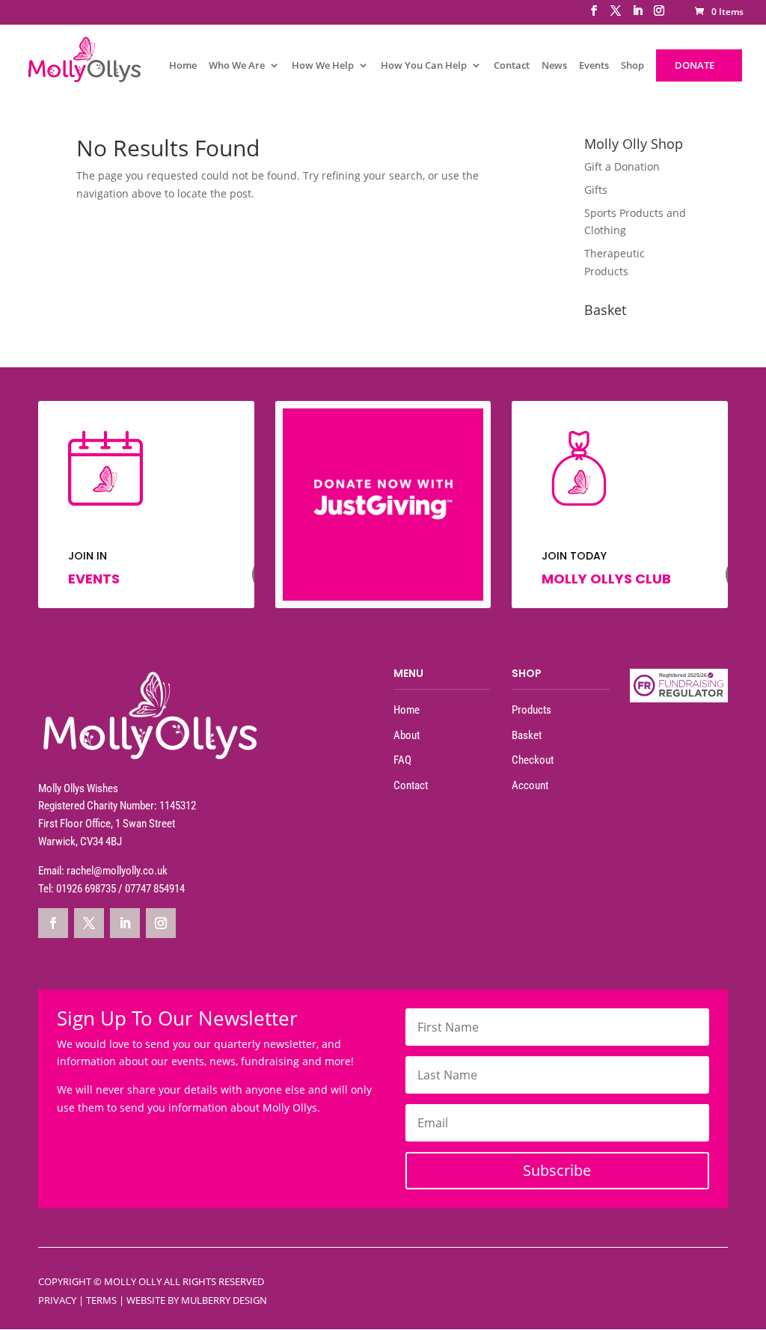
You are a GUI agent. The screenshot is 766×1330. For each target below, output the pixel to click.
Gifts (595, 190)
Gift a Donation (622, 166)
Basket (527, 735)
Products (531, 710)
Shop (632, 66)
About (406, 735)
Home (183, 66)
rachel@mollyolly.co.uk (117, 870)
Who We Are (237, 66)
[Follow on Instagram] (161, 923)
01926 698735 (86, 888)
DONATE (694, 65)
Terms (101, 1300)
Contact (512, 66)
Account (530, 785)
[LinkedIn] (637, 15)
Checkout (533, 760)
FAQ (402, 760)
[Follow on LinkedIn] (125, 923)
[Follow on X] (89, 923)
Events (594, 66)
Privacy (57, 1300)
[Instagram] (659, 15)
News (554, 66)
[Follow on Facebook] (53, 923)
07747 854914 (155, 888)
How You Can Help (424, 66)
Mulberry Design (224, 1300)
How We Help (323, 66)
